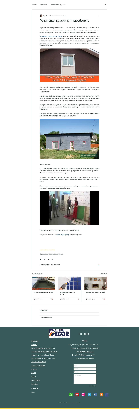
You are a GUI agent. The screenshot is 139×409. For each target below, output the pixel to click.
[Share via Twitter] (44, 259)
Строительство (44, 4)
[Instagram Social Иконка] (83, 394)
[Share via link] (52, 259)
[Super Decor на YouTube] (77, 394)
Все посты (34, 4)
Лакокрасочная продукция (58, 4)
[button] (105, 4)
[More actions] (98, 16)
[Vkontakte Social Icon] (95, 394)
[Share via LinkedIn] (48, 259)
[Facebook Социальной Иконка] (106, 394)
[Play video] (69, 65)
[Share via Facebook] (40, 259)
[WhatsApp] (71, 394)
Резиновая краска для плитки (67, 293)
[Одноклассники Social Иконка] (101, 394)
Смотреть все (103, 273)
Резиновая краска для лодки (43, 292)
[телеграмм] (89, 394)
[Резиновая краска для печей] (95, 283)
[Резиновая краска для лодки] (43, 283)
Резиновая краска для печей (95, 292)
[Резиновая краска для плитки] (69, 283)
